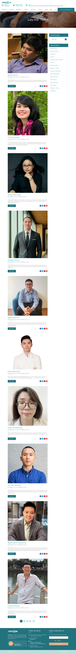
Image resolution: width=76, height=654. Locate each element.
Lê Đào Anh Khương (13, 606)
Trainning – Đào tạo (55, 88)
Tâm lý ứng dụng (54, 82)
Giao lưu (52, 56)
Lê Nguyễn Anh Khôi (14, 260)
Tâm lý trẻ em (53, 79)
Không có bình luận (26, 139)
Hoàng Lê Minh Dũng (14, 371)
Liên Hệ (46, 9)
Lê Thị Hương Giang (13, 137)
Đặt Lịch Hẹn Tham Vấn (66, 9)
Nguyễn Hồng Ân (13, 75)
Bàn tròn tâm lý (54, 48)
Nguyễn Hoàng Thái (13, 317)
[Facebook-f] (60, 652)
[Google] (65, 652)
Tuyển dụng (53, 90)
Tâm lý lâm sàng (54, 76)
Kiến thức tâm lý (54, 65)
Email (31, 641)
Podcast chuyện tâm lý (55, 71)
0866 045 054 (7, 5)
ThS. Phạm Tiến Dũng (14, 485)
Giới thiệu (11, 9)
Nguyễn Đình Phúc (13, 139)
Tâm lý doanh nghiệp (55, 73)
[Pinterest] (44, 86)
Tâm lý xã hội (53, 85)
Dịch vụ (26, 9)
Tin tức (40, 9)
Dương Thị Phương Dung (15, 427)
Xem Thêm (11, 148)
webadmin (11, 196)
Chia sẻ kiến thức (54, 51)
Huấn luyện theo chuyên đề (56, 59)
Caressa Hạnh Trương (14, 195)
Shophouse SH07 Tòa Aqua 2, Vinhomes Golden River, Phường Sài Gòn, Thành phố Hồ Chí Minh (45, 5)
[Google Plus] (47, 86)
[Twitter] (42, 86)
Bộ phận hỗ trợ (17, 643)
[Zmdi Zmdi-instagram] (67, 652)
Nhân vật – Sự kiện (54, 68)
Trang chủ (4, 9)
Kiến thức (33, 9)
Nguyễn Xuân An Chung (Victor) (17, 543)
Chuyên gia (18, 9)
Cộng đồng (52, 54)
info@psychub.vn (19, 4)
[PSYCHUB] (7, 2)
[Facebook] (40, 86)
